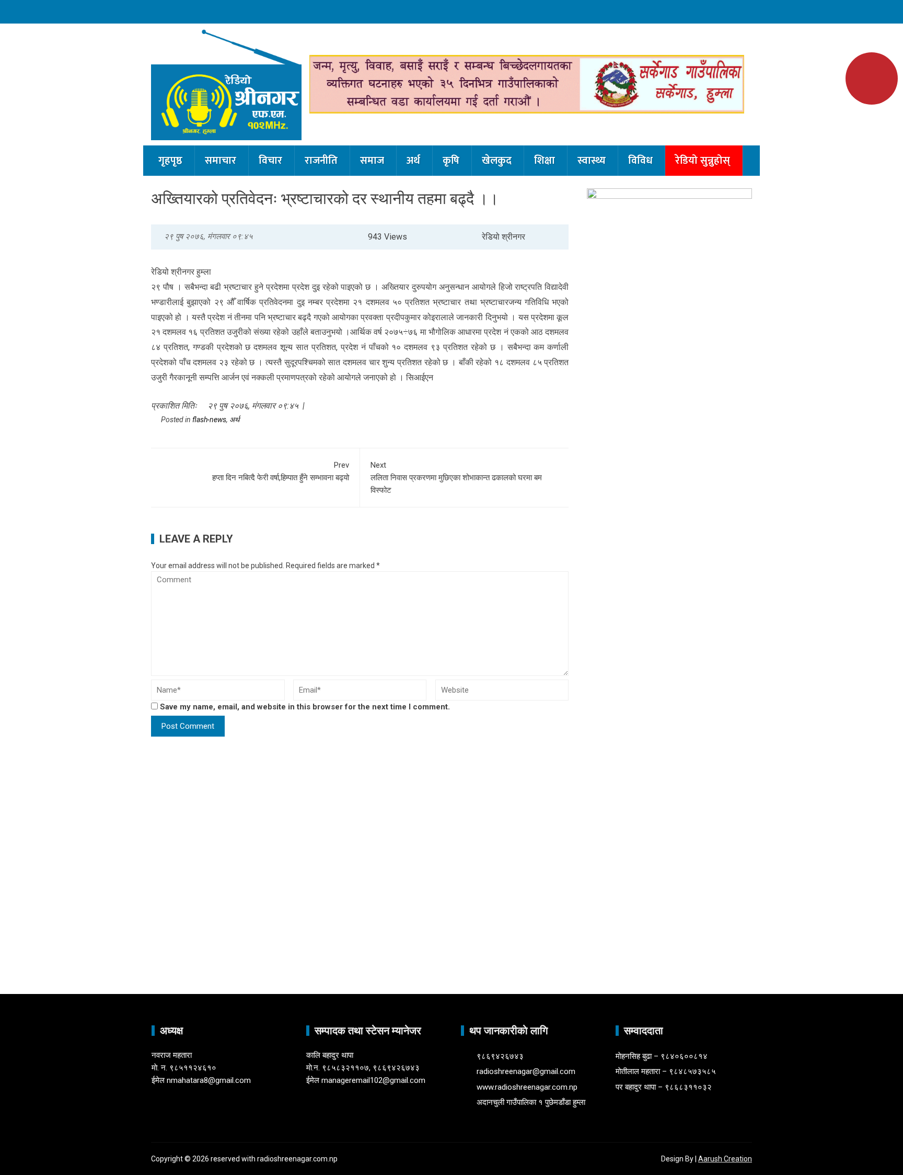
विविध (640, 161)
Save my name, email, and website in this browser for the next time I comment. (305, 706)
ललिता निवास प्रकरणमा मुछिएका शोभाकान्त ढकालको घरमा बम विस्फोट (456, 477)
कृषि (451, 161)
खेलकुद (497, 161)
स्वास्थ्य (591, 161)
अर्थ (413, 161)
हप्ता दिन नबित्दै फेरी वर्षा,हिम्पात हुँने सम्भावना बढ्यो (280, 471)
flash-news (209, 419)
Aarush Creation (725, 1159)
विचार (270, 161)
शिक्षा (544, 161)
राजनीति (321, 161)
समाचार (220, 161)
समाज (372, 161)
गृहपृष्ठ (170, 161)
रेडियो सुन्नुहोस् (702, 161)
